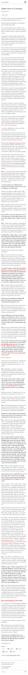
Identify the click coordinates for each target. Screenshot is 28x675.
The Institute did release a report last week (13, 269)
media (18, 655)
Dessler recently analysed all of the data (15, 477)
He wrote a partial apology (12, 121)
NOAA (10, 384)
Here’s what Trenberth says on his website (11, 600)
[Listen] (3, 15)
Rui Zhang (6, 668)
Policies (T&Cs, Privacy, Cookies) (8, 662)
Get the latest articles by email (7, 664)
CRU (7, 384)
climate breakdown (11, 655)
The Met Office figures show (8, 344)
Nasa (16, 384)
